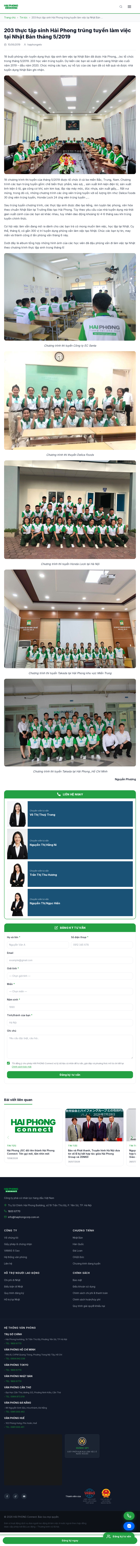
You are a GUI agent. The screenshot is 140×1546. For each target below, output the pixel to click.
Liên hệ (8, 1263)
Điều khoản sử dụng (84, 1286)
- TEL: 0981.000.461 (14, 1427)
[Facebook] (7, 1496)
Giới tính (13, 968)
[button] (132, 1137)
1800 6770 (14, 1211)
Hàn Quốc (78, 1244)
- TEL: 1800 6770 (13, 1343)
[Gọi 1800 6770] (129, 1516)
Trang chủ (10, 17)
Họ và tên (13, 937)
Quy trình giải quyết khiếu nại (89, 1305)
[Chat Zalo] (129, 1526)
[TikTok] (15, 1496)
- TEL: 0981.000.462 (14, 1411)
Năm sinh (13, 999)
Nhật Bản (78, 1237)
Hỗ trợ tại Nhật (12, 1299)
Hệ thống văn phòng (15, 1257)
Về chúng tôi (11, 1237)
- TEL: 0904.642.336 (14, 1358)
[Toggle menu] (129, 6)
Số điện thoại (79, 937)
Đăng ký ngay (70, 1540)
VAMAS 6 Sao (12, 1250)
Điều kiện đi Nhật (13, 1286)
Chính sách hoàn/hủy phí (86, 1299)
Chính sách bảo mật (21, 1066)
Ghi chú (11, 1030)
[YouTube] (24, 1496)
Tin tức (23, 17)
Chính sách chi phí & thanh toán (90, 1293)
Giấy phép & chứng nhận (18, 1244)
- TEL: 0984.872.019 (14, 1396)
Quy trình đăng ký (14, 1293)
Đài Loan (77, 1250)
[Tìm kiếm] (120, 6)
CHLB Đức (78, 1257)
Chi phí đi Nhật (12, 1280)
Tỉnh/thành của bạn (19, 1015)
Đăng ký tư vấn (70, 1074)
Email (10, 952)
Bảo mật (77, 1280)
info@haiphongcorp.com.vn (23, 1217)
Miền (11, 984)
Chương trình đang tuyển (86, 1263)
